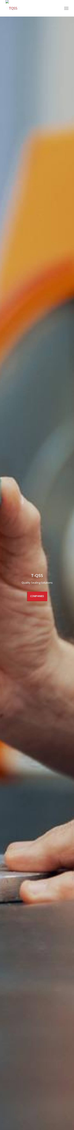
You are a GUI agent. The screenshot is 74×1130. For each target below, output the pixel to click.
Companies (37, 596)
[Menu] (66, 8)
